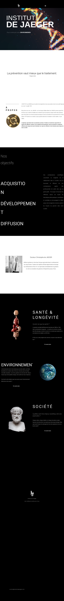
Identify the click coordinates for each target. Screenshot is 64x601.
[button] (45, 6)
